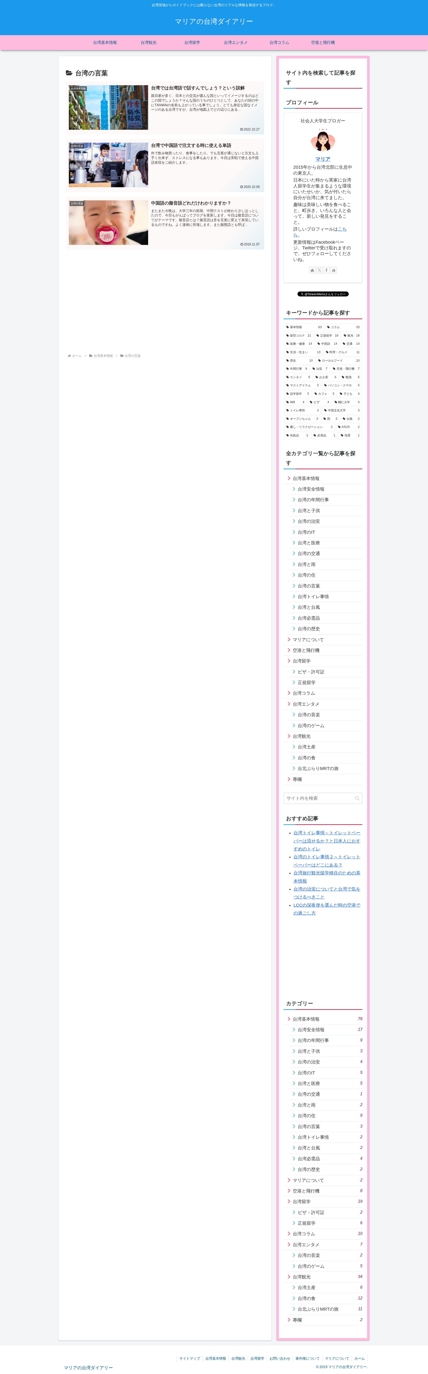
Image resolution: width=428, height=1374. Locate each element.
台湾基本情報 (215, 1358)
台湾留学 (257, 1358)
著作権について (307, 1358)
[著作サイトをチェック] (312, 270)
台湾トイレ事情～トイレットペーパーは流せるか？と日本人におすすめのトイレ (327, 840)
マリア (323, 159)
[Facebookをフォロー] (326, 270)
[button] (357, 798)
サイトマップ (189, 1358)
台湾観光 (238, 1358)
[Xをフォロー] (319, 270)
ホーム (359, 1358)
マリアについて (337, 1358)
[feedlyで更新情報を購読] (333, 270)
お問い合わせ (279, 1358)
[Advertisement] (165, 288)
